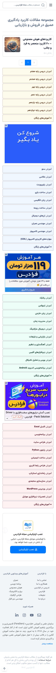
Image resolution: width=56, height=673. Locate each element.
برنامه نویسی (15, 584)
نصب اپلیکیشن (26, 550)
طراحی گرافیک (15, 595)
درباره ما (41, 599)
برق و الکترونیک (15, 591)
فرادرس (42, 591)
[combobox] (22, 5)
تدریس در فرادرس (41, 587)
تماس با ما (41, 580)
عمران (15, 580)
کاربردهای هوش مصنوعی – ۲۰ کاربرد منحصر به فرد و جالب (37, 43)
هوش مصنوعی (15, 587)
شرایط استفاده (45, 660)
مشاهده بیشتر (47, 644)
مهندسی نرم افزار (16, 599)
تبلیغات (42, 595)
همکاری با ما (41, 584)
